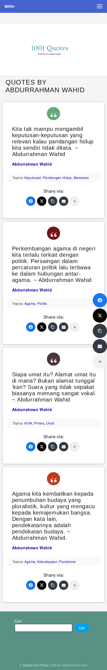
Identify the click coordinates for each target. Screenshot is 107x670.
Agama (30, 303)
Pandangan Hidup (57, 177)
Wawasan (81, 177)
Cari (18, 621)
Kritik (28, 423)
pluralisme (67, 561)
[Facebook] (30, 201)
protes (39, 423)
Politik (42, 303)
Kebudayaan (47, 561)
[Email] (63, 201)
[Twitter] (41, 201)
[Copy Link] (52, 201)
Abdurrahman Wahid (32, 164)
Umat (50, 423)
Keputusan (32, 177)
